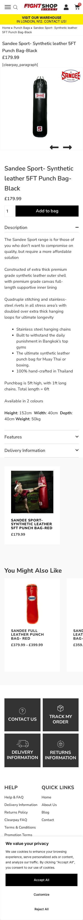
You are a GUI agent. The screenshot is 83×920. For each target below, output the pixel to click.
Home (6, 27)
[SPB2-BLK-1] (41, 108)
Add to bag (47, 211)
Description (15, 227)
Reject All (42, 909)
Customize (41, 894)
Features (13, 437)
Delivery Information (24, 450)
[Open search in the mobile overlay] (15, 7)
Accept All (41, 880)
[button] (54, 147)
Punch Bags (22, 27)
